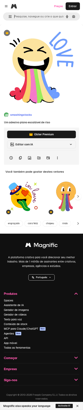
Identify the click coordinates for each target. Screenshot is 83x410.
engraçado (14, 223)
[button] (41, 277)
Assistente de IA (14, 305)
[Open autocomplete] (8, 16)
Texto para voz (13, 319)
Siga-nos (10, 380)
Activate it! (64, 405)
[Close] (77, 406)
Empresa (10, 369)
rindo (65, 223)
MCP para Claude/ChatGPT (24, 328)
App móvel (10, 343)
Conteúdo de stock (15, 324)
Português (41, 277)
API (6, 338)
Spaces (8, 300)
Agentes (12, 333)
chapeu (50, 223)
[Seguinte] (78, 196)
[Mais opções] (57, 158)
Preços (58, 6)
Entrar (73, 6)
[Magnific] (41, 246)
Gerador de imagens (16, 310)
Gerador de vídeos (15, 314)
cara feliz (33, 223)
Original (24, 33)
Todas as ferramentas (17, 347)
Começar (10, 358)
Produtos (10, 294)
